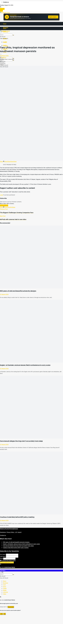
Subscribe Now (4, 205)
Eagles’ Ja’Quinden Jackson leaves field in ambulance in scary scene (25, 365)
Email (1, 558)
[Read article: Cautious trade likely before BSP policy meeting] (31, 483)
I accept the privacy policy (9, 560)
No (4, 614)
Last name (3, 557)
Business (3, 57)
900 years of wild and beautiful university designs (18, 291)
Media (5, 45)
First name (3, 555)
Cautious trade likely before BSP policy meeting (17, 517)
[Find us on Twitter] (0, 7)
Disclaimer (3, 532)
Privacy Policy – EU (11, 532)
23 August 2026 (4, 294)
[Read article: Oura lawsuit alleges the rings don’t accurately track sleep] (31, 407)
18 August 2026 (4, 56)
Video (4, 594)
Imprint (19, 532)
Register (2, 9)
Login (1, 11)
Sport (4, 587)
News (4, 24)
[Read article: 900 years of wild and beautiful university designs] (31, 257)
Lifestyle (5, 592)
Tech (4, 585)
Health (5, 42)
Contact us (6, 2)
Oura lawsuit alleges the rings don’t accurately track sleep (21, 441)
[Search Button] (13, 60)
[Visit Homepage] (5, 12)
